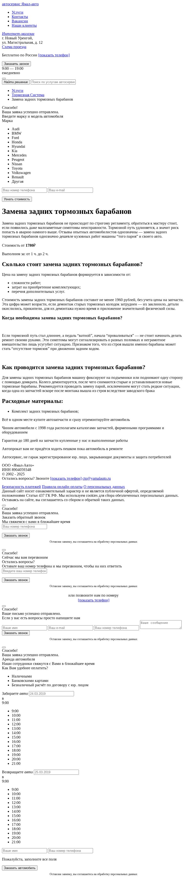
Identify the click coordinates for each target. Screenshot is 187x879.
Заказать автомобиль (20, 868)
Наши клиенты (24, 25)
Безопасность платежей (21, 487)
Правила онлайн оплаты (62, 487)
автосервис (20, 4)
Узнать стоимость (17, 199)
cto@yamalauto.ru (97, 478)
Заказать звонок (16, 535)
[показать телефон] (54, 55)
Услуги (17, 12)
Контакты (20, 17)
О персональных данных (104, 487)
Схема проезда (14, 47)
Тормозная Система (28, 95)
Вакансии (20, 21)
